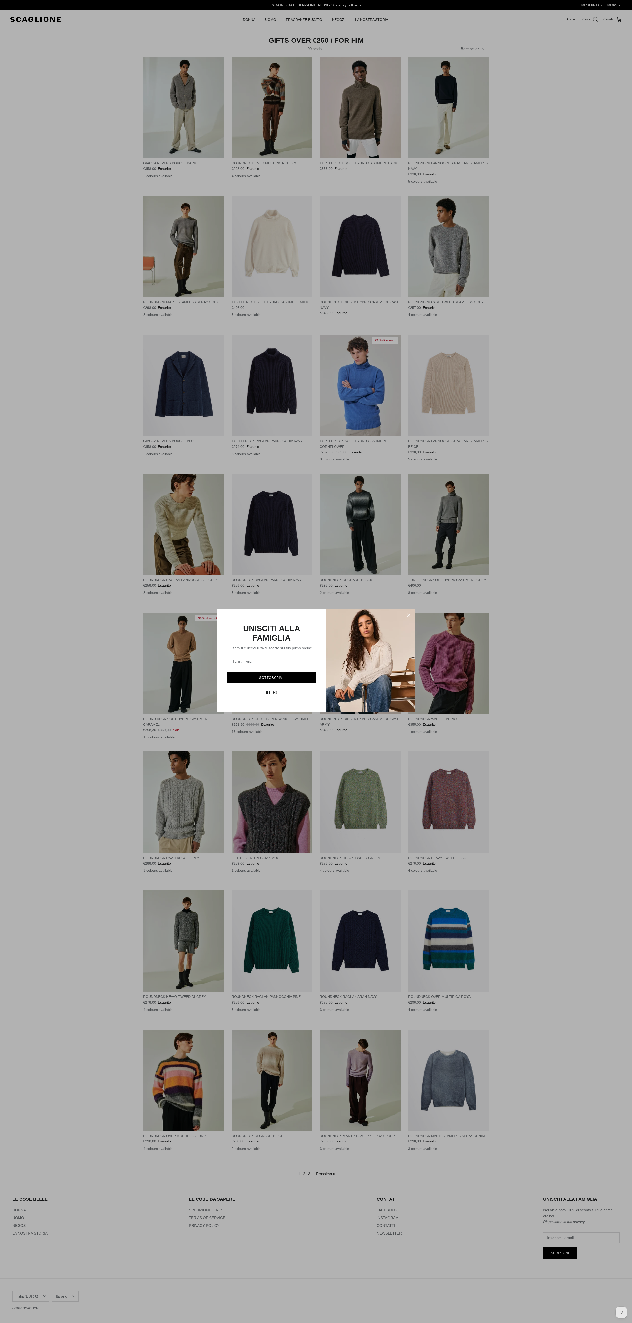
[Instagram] (275, 692)
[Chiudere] (408, 615)
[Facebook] (268, 692)
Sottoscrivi (271, 678)
